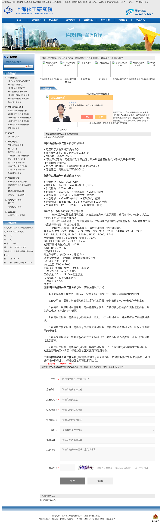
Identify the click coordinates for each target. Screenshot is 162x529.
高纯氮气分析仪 (14, 207)
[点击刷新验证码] (86, 467)
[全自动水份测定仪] (114, 62)
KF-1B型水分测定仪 (16, 88)
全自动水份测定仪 (114, 79)
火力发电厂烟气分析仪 (17, 166)
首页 (18, 20)
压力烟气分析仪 (14, 173)
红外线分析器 (13, 128)
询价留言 (123, 20)
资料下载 (105, 20)
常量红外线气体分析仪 (17, 110)
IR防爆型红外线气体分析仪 (19, 117)
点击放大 (63, 129)
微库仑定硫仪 (13, 136)
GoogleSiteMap (84, 519)
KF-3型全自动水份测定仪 (18, 95)
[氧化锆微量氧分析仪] (44, 62)
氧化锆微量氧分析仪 (44, 79)
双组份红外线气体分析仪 (18, 121)
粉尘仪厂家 (13, 148)
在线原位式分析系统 (16, 215)
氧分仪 (11, 203)
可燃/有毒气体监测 (16, 191)
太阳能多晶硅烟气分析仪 (18, 155)
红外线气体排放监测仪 (17, 181)
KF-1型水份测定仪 (16, 84)
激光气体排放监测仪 (16, 195)
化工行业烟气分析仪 (16, 162)
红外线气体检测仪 (15, 145)
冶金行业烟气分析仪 (16, 159)
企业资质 (88, 20)
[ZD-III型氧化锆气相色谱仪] (62, 62)
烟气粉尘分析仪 (14, 152)
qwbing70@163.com (23, 262)
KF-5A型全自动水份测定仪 (19, 81)
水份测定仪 (79, 79)
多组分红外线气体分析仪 (18, 114)
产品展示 (53, 20)
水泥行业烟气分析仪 (16, 169)
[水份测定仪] (79, 62)
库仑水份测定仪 (14, 102)
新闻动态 (70, 20)
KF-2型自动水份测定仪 (17, 91)
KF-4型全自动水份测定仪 (18, 98)
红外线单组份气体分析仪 (18, 124)
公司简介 (36, 20)
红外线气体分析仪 (65, 58)
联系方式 (140, 20)
